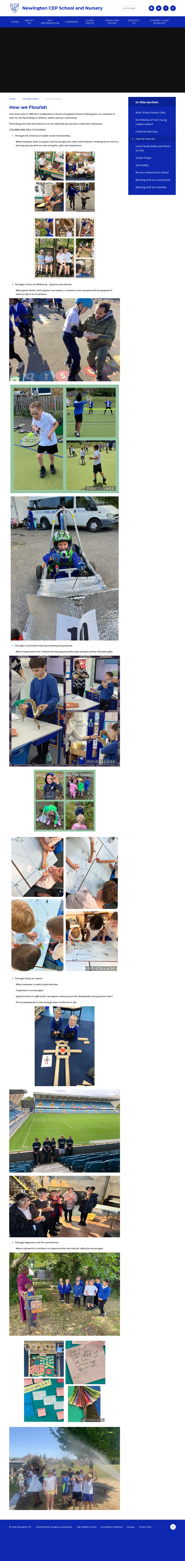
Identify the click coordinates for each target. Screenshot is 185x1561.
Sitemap (130, 1526)
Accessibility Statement (112, 1526)
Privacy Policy (145, 1526)
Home (12, 98)
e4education (66, 1526)
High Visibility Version (86, 1526)
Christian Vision (30, 98)
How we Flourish (54, 98)
